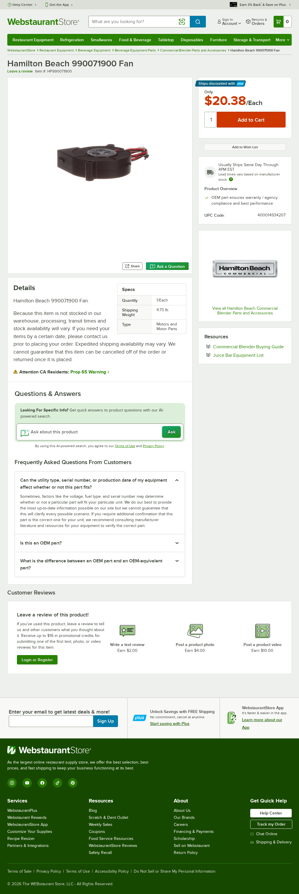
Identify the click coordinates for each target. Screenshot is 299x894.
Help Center (23, 5)
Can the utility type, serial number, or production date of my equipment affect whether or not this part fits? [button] (93, 484)
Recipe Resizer (21, 838)
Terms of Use (125, 446)
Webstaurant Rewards (27, 817)
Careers (181, 824)
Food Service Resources (111, 838)
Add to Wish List (245, 147)
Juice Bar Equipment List (249, 355)
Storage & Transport (252, 39)
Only (208, 91)
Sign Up (105, 721)
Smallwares (101, 39)
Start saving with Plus (170, 723)
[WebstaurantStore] (80, 750)
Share (135, 266)
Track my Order (271, 824)
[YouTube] (27, 783)
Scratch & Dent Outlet (108, 817)
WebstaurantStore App (27, 824)
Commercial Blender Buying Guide (249, 346)
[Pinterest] (72, 783)
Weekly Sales (100, 824)
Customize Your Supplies (29, 831)
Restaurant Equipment (33, 39)
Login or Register (37, 659)
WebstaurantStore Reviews (113, 845)
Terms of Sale (19, 871)
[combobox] (139, 21)
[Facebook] (42, 783)
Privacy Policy (153, 446)
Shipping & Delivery (274, 842)
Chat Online (266, 834)
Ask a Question (171, 266)
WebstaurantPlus (22, 810)
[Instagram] (12, 783)
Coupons (97, 831)
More (280, 39)
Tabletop (166, 39)
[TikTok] (57, 783)
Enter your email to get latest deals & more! (59, 712)
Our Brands (184, 817)
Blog (93, 810)
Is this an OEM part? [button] (41, 543)
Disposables (192, 39)
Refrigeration (72, 39)
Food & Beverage (135, 39)
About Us (182, 810)
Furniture (218, 39)
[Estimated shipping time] (231, 179)
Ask (171, 432)
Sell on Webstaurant (192, 845)
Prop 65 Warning (88, 372)
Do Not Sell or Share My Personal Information (174, 871)
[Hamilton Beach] (245, 268)
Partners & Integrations (28, 845)
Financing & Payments (194, 831)
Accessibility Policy (112, 871)
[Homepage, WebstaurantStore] (43, 21)
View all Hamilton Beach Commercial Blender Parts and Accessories (245, 310)
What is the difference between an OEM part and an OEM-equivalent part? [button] (91, 564)
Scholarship (184, 838)
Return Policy (186, 852)
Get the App (59, 5)
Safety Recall (100, 852)
